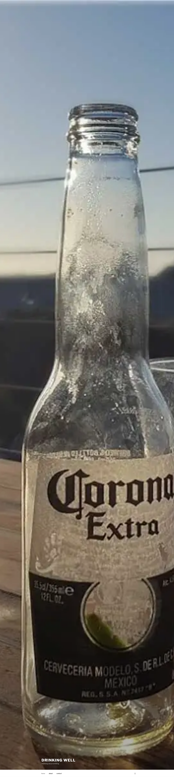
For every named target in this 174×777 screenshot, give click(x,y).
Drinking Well (58, 760)
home (43, 773)
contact (59, 773)
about (51, 773)
